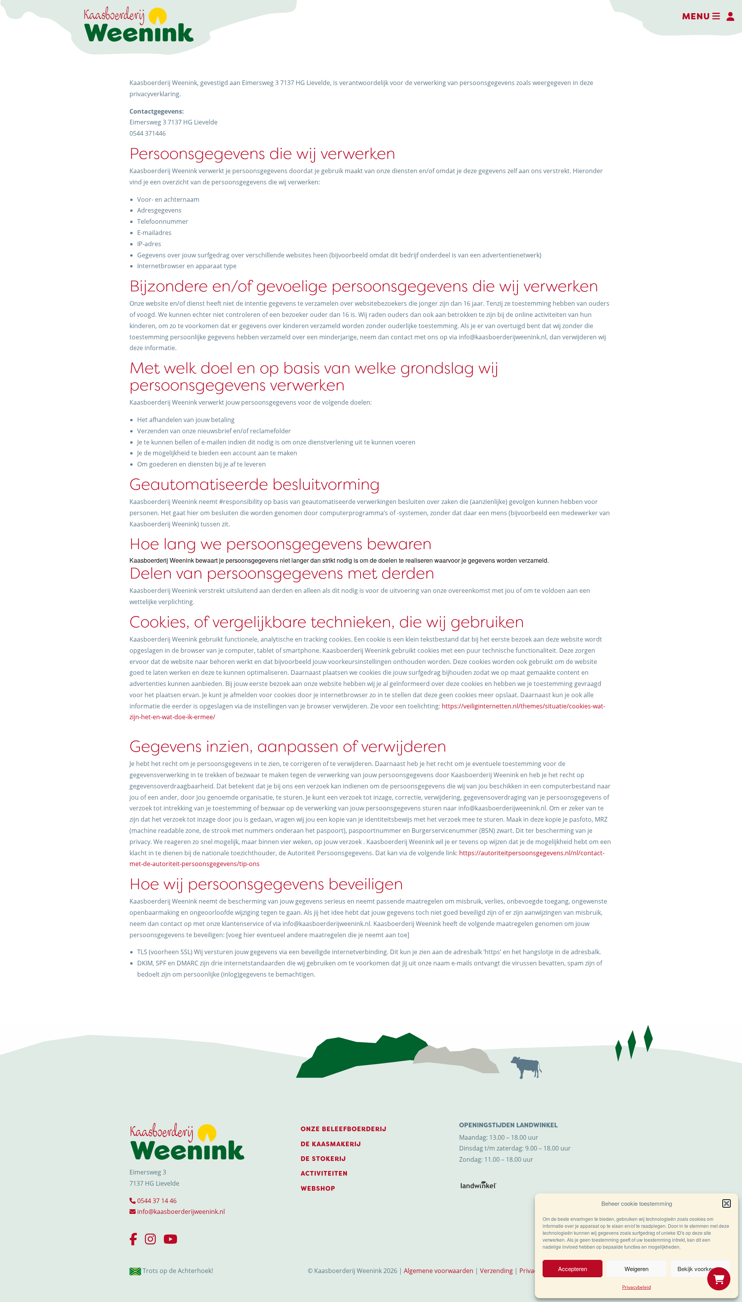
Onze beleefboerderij (343, 1129)
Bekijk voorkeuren (700, 1269)
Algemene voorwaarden (438, 1270)
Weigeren (636, 1269)
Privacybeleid (636, 1287)
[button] (726, 1203)
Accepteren (572, 1269)
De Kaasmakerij (331, 1144)
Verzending (496, 1270)
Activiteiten (324, 1173)
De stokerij (323, 1159)
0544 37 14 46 (156, 1200)
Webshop (318, 1189)
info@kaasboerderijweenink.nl (180, 1211)
